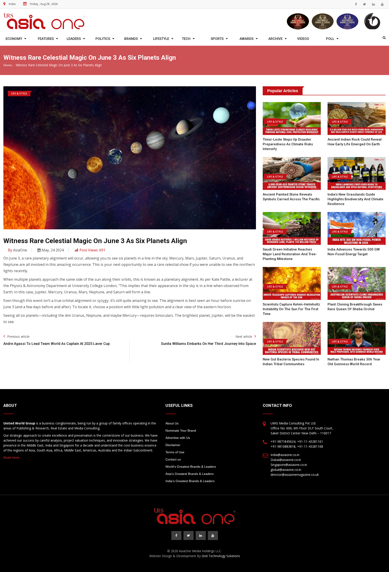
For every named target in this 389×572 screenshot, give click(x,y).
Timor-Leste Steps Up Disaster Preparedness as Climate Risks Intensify (288, 144)
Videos (303, 39)
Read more (11, 457)
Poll (330, 39)
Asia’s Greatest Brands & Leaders (189, 474)
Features (46, 39)
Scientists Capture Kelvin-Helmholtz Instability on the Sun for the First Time (291, 309)
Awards (246, 39)
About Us (172, 423)
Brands (131, 39)
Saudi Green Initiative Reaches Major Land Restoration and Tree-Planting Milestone (290, 254)
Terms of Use (174, 452)
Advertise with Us (177, 438)
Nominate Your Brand (180, 430)
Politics (102, 39)
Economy (14, 39)
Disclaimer (172, 445)
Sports (217, 39)
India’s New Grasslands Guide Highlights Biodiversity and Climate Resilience (355, 199)
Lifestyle (161, 39)
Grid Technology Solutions (221, 556)
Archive (275, 39)
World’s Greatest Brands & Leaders (190, 466)
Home (7, 65)
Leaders (74, 39)
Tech (186, 39)
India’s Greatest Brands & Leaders (190, 481)
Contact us (173, 459)
